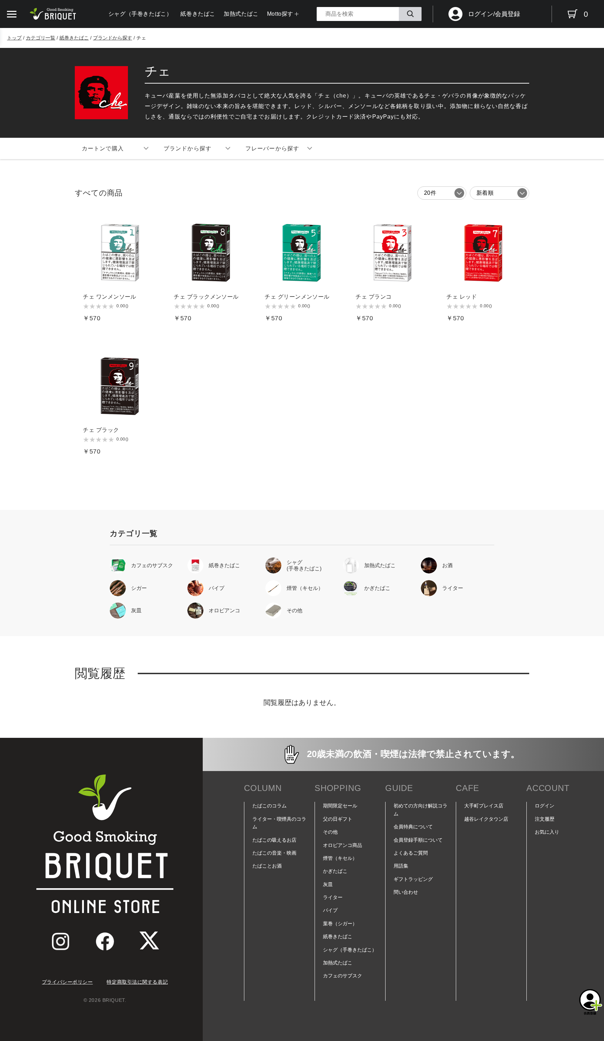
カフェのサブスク (342, 975)
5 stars (111, 306)
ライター (333, 897)
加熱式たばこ (241, 14)
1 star (86, 306)
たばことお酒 (267, 866)
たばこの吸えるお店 (274, 840)
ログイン (544, 805)
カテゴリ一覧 (40, 38)
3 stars (98, 306)
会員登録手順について (418, 840)
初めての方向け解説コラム (420, 809)
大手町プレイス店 (483, 805)
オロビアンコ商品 (342, 845)
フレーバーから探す (272, 148)
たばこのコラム (269, 805)
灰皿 (328, 884)
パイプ (330, 910)
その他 (330, 832)
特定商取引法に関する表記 (137, 982)
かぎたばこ (335, 871)
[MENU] (11, 14)
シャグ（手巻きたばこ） (140, 14)
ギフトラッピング (413, 879)
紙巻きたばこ (197, 14)
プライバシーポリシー (67, 982)
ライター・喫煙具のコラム (279, 822)
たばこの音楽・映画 (274, 853)
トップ (14, 38)
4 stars (105, 306)
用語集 (401, 866)
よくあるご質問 (411, 853)
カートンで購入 (103, 148)
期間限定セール (340, 805)
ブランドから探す (112, 38)
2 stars (92, 306)
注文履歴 (544, 819)
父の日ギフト (337, 819)
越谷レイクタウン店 (486, 819)
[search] (410, 14)
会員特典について (413, 826)
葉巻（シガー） (340, 923)
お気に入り (547, 832)
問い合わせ (406, 892)
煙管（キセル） (340, 858)
